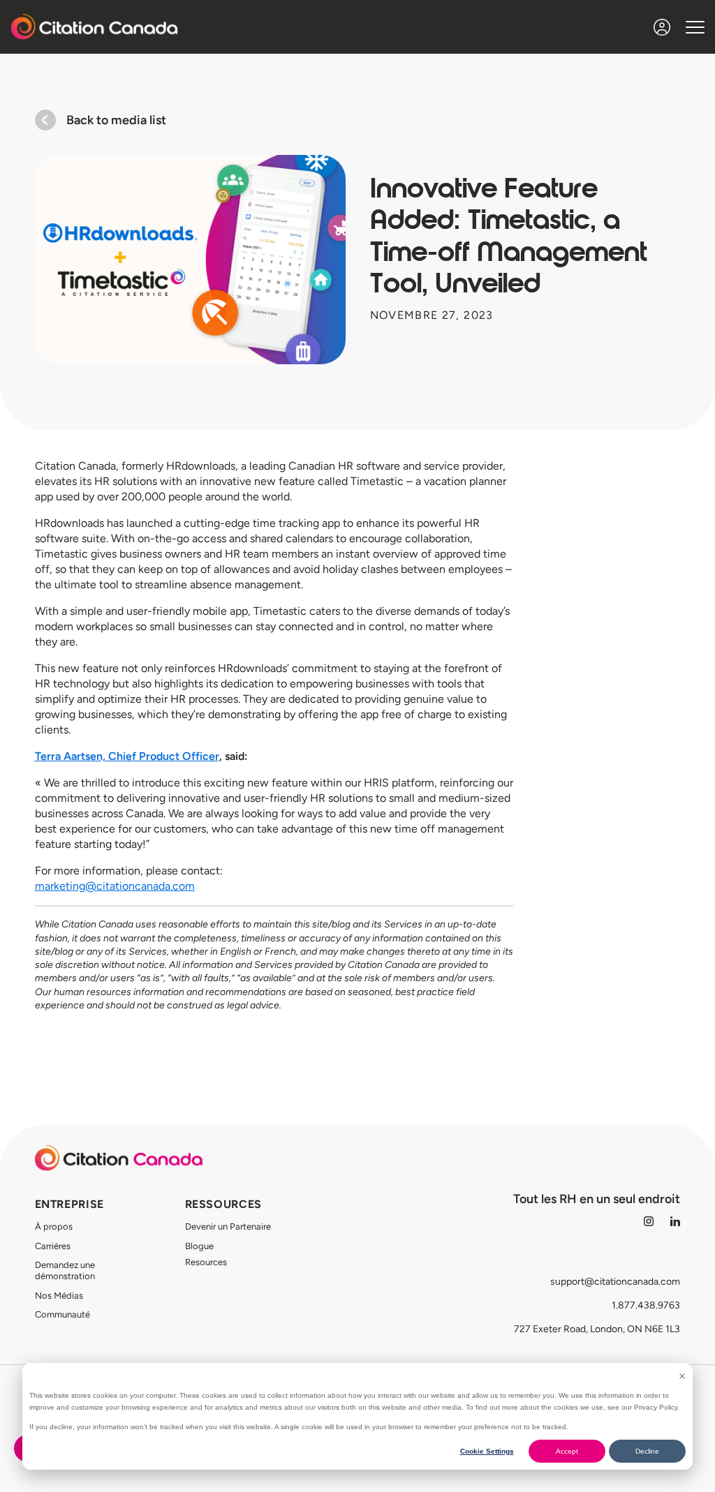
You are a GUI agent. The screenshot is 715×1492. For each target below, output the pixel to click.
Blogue (199, 1246)
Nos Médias (59, 1295)
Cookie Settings (487, 1451)
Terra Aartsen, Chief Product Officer (127, 756)
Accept (567, 1451)
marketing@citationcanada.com (115, 886)
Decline (647, 1451)
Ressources (223, 1204)
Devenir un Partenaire (228, 1226)
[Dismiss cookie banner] (682, 1376)
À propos (54, 1226)
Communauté (62, 1314)
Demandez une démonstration (65, 1270)
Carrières (53, 1246)
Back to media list (116, 120)
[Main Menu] (695, 26)
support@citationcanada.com (615, 1282)
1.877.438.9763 (646, 1305)
